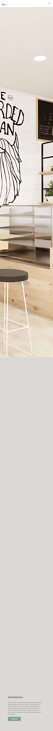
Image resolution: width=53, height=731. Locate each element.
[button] (14, 719)
